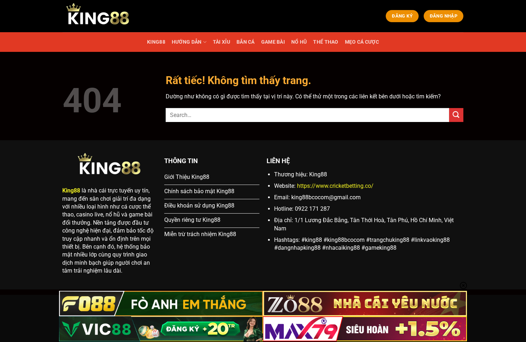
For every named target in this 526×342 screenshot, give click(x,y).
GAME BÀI (273, 42)
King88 (71, 190)
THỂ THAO (325, 42)
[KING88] (98, 16)
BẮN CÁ (246, 42)
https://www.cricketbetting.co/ (335, 185)
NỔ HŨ (299, 42)
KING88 (156, 42)
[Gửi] (456, 115)
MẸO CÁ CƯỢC (362, 42)
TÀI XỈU (221, 42)
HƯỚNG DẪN (187, 42)
